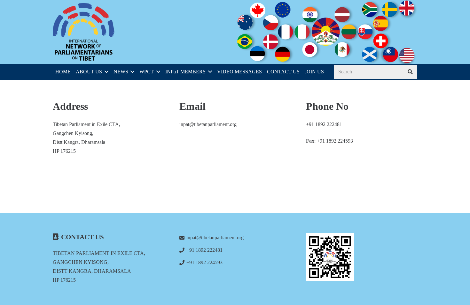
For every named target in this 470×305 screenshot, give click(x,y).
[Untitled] (361, 257)
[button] (105, 72)
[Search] (410, 72)
